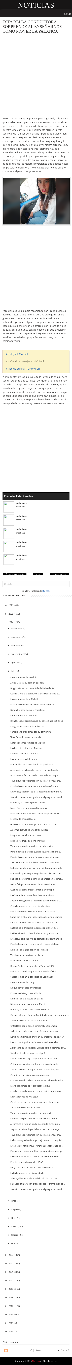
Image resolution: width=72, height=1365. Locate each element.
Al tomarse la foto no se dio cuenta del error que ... (35, 775)
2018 (11, 1297)
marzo (14, 1226)
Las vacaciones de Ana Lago (24, 1096)
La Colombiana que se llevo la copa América (32, 895)
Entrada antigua (59, 574)
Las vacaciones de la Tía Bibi (24, 699)
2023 (11, 1254)
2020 (11, 1280)
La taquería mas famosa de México (27, 742)
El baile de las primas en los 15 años (27, 1162)
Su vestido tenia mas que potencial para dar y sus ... (35, 1069)
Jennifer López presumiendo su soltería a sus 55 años (36, 720)
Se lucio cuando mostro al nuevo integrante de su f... (36, 867)
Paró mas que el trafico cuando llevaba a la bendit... (35, 851)
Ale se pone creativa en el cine (25, 1107)
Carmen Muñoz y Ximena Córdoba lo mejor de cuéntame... (39, 1014)
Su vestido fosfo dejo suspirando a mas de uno (33, 1058)
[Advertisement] (36, 73)
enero (14, 1243)
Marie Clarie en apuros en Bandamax (28, 807)
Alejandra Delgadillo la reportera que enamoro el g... (36, 900)
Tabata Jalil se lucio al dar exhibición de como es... (34, 1178)
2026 (11, 605)
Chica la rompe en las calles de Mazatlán (30, 905)
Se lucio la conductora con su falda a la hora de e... (35, 1031)
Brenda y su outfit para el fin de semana (30, 1009)
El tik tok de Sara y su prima (24, 960)
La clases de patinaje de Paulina (26, 748)
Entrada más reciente (15, 574)
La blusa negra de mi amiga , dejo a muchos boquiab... (37, 1140)
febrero (15, 1234)
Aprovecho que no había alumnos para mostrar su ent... (38, 1047)
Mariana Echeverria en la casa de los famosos (32, 704)
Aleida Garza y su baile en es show (27, 682)
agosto (14, 662)
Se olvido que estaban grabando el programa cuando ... (37, 797)
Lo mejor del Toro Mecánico (24, 753)
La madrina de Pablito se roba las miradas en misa (35, 1156)
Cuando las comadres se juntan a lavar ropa (32, 889)
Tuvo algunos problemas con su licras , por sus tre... (35, 780)
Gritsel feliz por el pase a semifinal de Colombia (33, 1025)
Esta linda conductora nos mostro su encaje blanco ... (36, 944)
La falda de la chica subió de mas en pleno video (34, 927)
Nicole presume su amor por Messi (27, 840)
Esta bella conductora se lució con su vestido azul (34, 857)
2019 (11, 1288)
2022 (11, 1263)
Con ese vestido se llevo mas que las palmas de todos (36, 1080)
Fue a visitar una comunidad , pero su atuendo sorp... (36, 1151)
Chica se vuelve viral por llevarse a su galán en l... (34, 1064)
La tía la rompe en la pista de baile (27, 1172)
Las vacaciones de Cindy (22, 982)
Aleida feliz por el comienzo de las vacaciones (32, 884)
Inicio (38, 574)
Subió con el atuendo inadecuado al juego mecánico (36, 916)
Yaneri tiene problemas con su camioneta (30, 731)
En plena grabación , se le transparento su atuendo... (36, 791)
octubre (15, 645)
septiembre (17, 653)
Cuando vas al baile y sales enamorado (29, 1074)
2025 (11, 613)
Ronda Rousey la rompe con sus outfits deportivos (35, 1091)
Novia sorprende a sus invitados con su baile (32, 911)
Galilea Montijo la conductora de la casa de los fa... (35, 693)
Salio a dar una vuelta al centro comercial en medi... (35, 862)
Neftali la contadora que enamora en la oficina (33, 971)
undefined (21, 503)
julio (13, 671)
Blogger (46, 590)
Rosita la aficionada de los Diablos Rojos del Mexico (35, 813)
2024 (11, 622)
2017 (11, 1305)
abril (13, 1217)
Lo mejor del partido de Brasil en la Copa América (34, 1118)
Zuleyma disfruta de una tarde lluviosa (29, 829)
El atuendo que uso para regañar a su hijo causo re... (36, 873)
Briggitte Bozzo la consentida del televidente (32, 688)
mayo (14, 1209)
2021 (11, 1271)
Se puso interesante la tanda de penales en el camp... (36, 878)
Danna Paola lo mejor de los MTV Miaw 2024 (32, 966)
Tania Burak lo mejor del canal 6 (25, 737)
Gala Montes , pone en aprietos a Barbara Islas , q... (35, 824)
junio (14, 1200)
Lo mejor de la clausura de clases (26, 998)
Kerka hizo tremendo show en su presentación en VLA (37, 1036)
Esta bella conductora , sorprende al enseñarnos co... (36, 786)
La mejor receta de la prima (23, 759)
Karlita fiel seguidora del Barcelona (27, 709)
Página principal (10, 1341)
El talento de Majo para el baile (25, 993)
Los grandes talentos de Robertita (27, 726)
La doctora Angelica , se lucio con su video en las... (34, 1042)
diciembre (16, 628)
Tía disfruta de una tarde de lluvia (26, 955)
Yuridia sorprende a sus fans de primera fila (31, 846)
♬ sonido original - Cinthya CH (23, 368)
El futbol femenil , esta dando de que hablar (31, 764)
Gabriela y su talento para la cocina (27, 802)
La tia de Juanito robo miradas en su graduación (34, 933)
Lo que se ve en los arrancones (25, 835)
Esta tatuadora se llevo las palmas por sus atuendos (36, 938)
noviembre (16, 636)
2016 (11, 1314)
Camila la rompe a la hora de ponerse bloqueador (34, 1102)
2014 (11, 1331)
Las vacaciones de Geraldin (23, 677)
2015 (11, 1322)
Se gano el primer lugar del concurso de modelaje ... (35, 1129)
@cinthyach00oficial (17, 354)
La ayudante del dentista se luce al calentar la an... (35, 922)
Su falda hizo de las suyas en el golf (27, 1053)
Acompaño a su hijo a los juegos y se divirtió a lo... (34, 769)
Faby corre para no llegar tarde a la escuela (31, 1167)
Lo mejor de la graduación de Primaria (29, 949)
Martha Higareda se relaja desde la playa (30, 1085)
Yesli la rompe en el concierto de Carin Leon (31, 976)
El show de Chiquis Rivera (22, 818)
